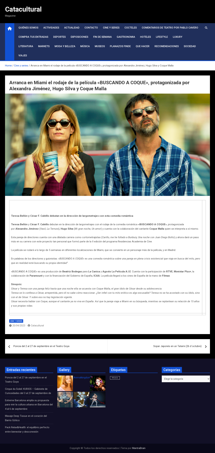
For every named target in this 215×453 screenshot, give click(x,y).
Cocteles (130, 27)
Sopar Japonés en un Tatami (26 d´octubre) (177, 346)
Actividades (51, 27)
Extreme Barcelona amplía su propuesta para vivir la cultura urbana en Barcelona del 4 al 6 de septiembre (29, 404)
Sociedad (190, 46)
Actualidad (71, 27)
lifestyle (162, 36)
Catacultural (23, 9)
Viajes (22, 55)
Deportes (59, 36)
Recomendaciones (167, 46)
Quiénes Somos (28, 27)
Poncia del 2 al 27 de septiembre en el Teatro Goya (41, 346)
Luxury (177, 36)
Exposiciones (79, 36)
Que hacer (142, 46)
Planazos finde (120, 46)
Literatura (25, 46)
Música (85, 46)
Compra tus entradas (33, 36)
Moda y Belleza (65, 46)
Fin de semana (102, 36)
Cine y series (111, 27)
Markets (44, 46)
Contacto (91, 27)
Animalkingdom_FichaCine (88, 377)
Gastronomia (126, 36)
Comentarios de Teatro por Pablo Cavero (170, 27)
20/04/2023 (18, 325)
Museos (100, 46)
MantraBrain (138, 448)
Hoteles (145, 36)
